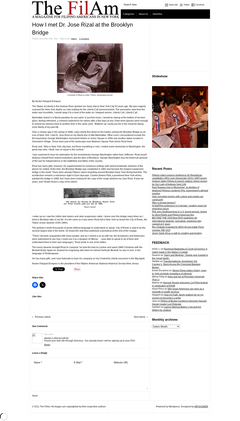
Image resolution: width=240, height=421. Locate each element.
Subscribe (173, 5)
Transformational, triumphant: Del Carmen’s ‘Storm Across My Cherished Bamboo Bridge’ (176, 264)
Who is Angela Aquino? (164, 202)
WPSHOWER (201, 406)
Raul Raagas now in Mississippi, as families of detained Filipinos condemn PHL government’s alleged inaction (180, 190)
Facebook (199, 5)
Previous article (43, 317)
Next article (139, 317)
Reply (47, 345)
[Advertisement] (180, 45)
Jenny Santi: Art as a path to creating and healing (177, 233)
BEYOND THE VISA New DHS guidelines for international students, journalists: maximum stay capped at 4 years (176, 221)
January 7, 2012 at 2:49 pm (56, 338)
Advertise (157, 14)
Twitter (187, 5)
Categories (128, 14)
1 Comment (84, 39)
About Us (143, 14)
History (74, 39)
